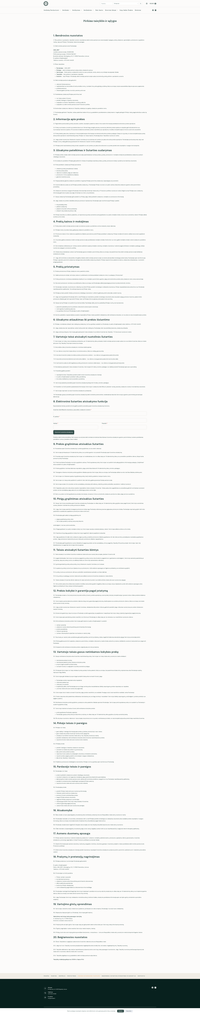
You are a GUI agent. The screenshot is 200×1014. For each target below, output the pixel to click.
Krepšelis (62, 976)
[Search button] (140, 3)
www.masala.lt (105, 40)
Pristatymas (71, 976)
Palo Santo (99, 10)
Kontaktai (141, 976)
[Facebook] (153, 10)
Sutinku (120, 1011)
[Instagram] (155, 10)
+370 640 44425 (52, 993)
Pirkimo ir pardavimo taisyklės (89, 976)
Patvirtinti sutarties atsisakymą (64, 432)
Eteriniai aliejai (110, 10)
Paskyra (54, 976)
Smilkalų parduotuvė (51, 10)
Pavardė (104, 423)
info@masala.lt (51, 998)
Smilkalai (65, 10)
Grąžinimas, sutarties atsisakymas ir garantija (119, 976)
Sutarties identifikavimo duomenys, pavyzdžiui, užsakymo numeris (72, 410)
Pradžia (46, 976)
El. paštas (56, 416)
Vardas (55, 423)
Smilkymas (76, 10)
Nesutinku (128, 1011)
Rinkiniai (138, 10)
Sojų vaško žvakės (126, 10)
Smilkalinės (88, 10)
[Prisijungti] (146, 3)
